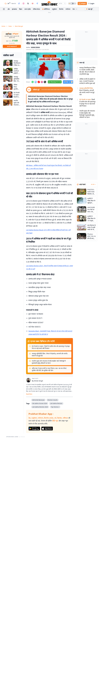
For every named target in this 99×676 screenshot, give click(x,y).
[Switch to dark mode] (72, 3)
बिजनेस (61, 9)
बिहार (20, 9)
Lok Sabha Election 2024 (40, 407)
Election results (53, 400)
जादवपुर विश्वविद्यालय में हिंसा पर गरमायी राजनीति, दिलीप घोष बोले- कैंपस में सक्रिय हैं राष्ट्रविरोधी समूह (87, 71)
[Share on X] (45, 82)
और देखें (92, 184)
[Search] (65, 3)
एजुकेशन (54, 9)
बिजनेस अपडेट (48, 418)
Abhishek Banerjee (38, 400)
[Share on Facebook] (36, 82)
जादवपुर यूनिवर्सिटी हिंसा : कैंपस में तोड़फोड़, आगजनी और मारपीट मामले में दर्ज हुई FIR (50, 354)
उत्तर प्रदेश (27, 9)
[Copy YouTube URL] (39, 82)
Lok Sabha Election (56, 403)
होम (9, 9)
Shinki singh (35, 47)
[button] (49, 65)
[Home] (49, 3)
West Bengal (19, 26)
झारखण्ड (14, 9)
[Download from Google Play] (34, 428)
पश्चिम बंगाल (36, 9)
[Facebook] (18, 3)
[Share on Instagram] (42, 82)
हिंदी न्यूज (55, 421)
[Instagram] (23, 3)
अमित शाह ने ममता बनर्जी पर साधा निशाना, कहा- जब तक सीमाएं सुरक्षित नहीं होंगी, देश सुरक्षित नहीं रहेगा (49, 369)
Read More (29, 394)
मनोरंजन (68, 9)
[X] (28, 3)
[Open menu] (3, 9)
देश (30, 418)
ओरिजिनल (47, 9)
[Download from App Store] (47, 428)
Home (3, 26)
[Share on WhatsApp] (32, 82)
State (10, 26)
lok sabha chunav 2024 (39, 403)
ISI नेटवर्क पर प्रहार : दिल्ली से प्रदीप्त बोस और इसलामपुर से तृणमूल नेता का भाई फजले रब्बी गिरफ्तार (51, 347)
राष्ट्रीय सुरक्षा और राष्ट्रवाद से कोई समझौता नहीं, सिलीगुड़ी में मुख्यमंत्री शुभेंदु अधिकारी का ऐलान (49, 362)
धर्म (55, 418)
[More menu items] (76, 9)
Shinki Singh (38, 381)
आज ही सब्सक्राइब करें (12, 46)
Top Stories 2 (55, 407)
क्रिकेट (59, 418)
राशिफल (65, 418)
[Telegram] (37, 3)
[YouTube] (32, 3)
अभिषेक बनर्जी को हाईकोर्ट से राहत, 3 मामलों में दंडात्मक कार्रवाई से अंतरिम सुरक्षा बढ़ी (87, 81)
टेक (74, 9)
